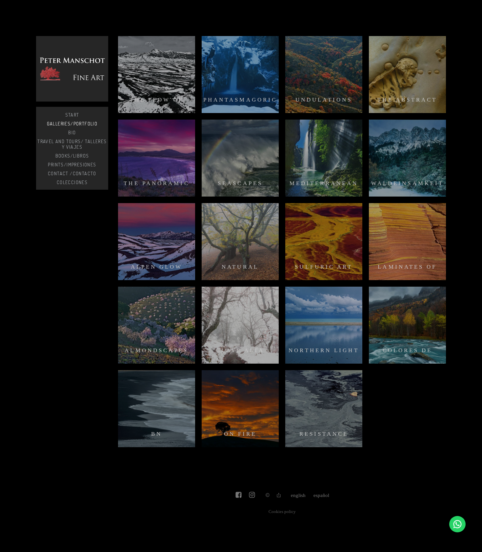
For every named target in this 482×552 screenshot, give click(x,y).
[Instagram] (252, 495)
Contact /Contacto (72, 173)
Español (321, 495)
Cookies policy (282, 511)
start (72, 115)
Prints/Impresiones (72, 164)
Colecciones (72, 182)
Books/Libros (72, 156)
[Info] (267, 495)
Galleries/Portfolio (72, 123)
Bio (72, 132)
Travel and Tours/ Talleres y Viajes (72, 144)
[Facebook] (238, 495)
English (298, 495)
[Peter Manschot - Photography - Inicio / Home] (72, 69)
